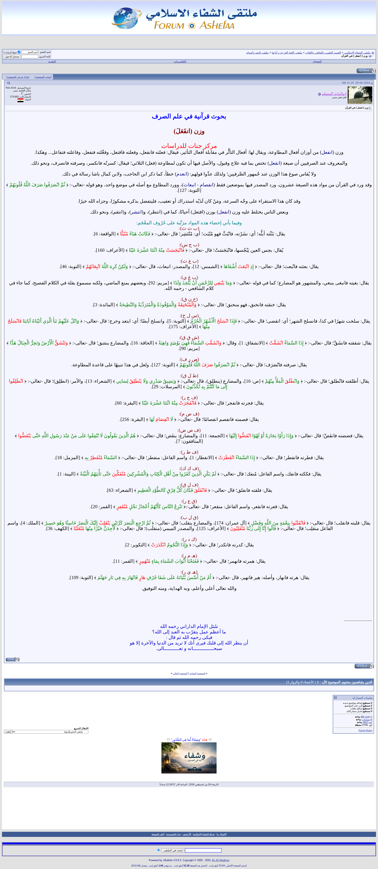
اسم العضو (45, 52)
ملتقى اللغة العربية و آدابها (287, 52)
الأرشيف (187, 834)
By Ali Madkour (220, 860)
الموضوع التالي (180, 673)
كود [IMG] (367, 722)
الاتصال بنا (221, 834)
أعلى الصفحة (158, 834)
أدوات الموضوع (43, 76)
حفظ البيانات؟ (10, 52)
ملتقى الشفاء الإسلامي (357, 52)
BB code (365, 716)
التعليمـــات (180, 61)
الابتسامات (367, 719)
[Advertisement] (189, 809)
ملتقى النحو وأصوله (257, 52)
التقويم (52, 61)
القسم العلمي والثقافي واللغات (323, 52)
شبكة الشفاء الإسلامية (204, 834)
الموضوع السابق (197, 673)
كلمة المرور (45, 56)
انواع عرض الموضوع (18, 76)
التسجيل (317, 61)
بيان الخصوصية (173, 834)
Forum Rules (365, 730)
